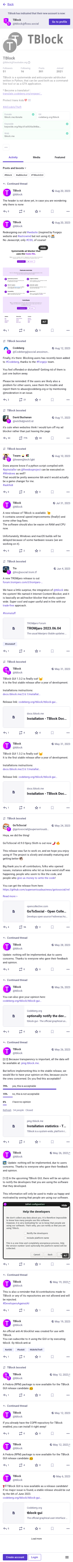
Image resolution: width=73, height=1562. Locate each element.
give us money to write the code (36, 878)
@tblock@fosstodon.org (15, 62)
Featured (60, 157)
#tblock (8, 175)
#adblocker (21, 175)
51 (4, 71)
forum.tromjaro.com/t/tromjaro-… (23, 582)
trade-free (9, 605)
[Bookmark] (52, 211)
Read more (9, 896)
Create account (15, 1557)
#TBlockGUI (37, 175)
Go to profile (59, 21)
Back (10, 4)
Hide (43, 247)
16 (22, 71)
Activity (13, 157)
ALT (44, 322)
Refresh (7, 1110)
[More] (68, 211)
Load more (36, 1538)
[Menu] (6, 147)
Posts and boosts (13, 168)
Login (34, 1557)
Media (36, 157)
